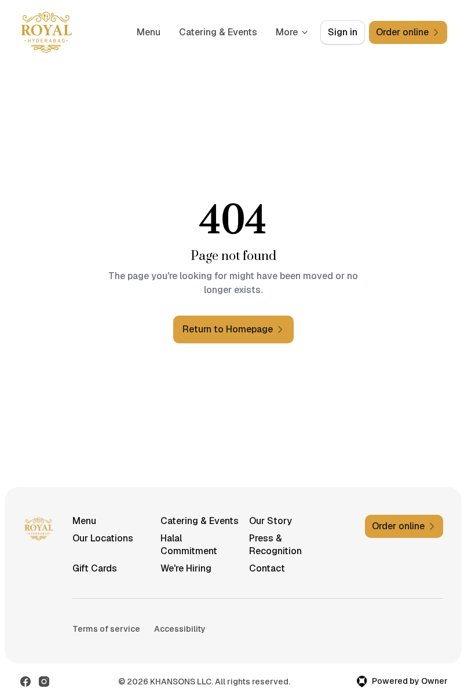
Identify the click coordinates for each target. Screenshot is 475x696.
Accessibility (180, 629)
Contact (267, 568)
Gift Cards (94, 568)
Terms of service (106, 629)
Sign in (342, 32)
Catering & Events (218, 32)
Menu (148, 32)
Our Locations (102, 538)
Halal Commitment (188, 544)
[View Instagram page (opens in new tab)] (44, 681)
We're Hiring (185, 568)
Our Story (270, 521)
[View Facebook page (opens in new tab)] (25, 681)
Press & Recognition (275, 544)
